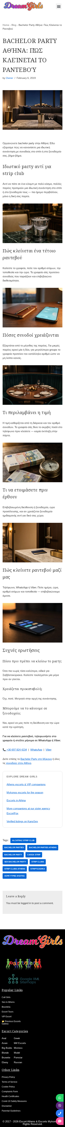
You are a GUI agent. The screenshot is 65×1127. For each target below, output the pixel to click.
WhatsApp (36, 749)
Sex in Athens (8, 1002)
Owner (9, 78)
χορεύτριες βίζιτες (14, 876)
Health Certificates (10, 1096)
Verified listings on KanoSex (22, 821)
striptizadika (37, 869)
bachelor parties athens (43, 847)
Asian (4, 1043)
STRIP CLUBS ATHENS (14, 869)
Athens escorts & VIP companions (26, 784)
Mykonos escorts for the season (25, 792)
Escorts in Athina (16, 800)
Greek (17, 1038)
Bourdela (6, 1007)
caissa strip (33, 855)
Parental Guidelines (11, 1111)
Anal (4, 1038)
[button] (59, 6)
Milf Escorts (20, 1043)
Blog (13, 25)
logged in (26, 903)
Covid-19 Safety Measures (14, 1101)
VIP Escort (6, 1016)
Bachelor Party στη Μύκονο (36, 758)
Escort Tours (7, 1012)
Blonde (5, 1052)
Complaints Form (10, 1091)
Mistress (18, 1048)
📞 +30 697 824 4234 (15, 749)
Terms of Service (9, 1082)
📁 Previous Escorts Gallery (11, 1022)
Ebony (5, 1062)
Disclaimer (7, 1106)
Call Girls (6, 997)
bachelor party (13, 855)
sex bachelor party (15, 862)
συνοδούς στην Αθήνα (18, 763)
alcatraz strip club (23, 840)
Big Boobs (7, 1048)
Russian (18, 1062)
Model (17, 1052)
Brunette (6, 1057)
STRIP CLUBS (37, 862)
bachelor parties (14, 847)
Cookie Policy (8, 1087)
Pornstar (18, 1057)
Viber (48, 749)
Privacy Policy (8, 1077)
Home (6, 25)
